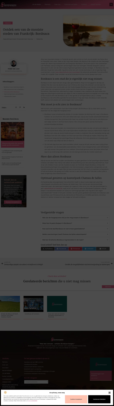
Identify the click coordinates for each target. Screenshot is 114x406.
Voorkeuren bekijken (99, 399)
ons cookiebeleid (32, 400)
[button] (109, 393)
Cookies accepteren (76, 399)
